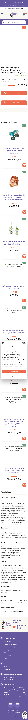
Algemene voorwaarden (10, 644)
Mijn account (7, 641)
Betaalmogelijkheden (9, 647)
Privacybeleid (7, 653)
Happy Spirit (18, 710)
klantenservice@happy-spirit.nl (21, 626)
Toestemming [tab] (5, 346)
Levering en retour (9, 650)
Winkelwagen (7, 655)
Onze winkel (7, 669)
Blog (5, 666)
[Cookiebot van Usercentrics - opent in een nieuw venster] (20, 343)
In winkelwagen (15, 93)
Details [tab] (14, 346)
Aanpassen (13, 376)
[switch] (25, 718)
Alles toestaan (14, 371)
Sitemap (14, 716)
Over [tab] (23, 346)
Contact (6, 658)
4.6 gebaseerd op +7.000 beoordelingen (14, 8)
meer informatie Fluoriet (7, 607)
